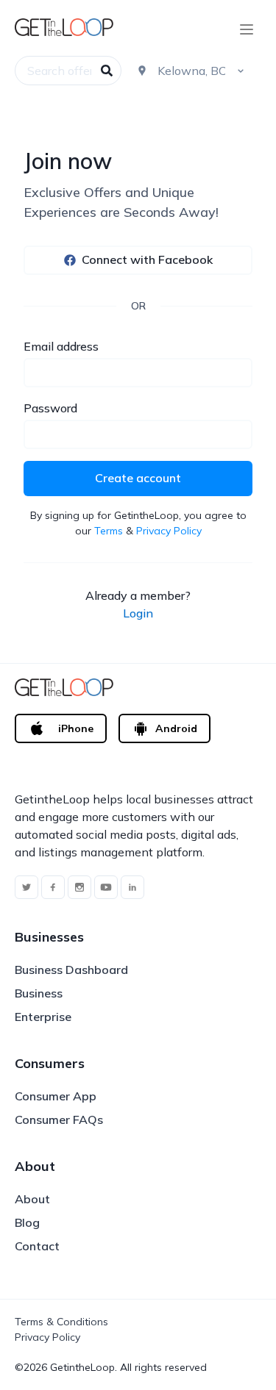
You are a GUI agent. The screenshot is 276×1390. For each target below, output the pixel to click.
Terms (108, 530)
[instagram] (79, 887)
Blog (27, 1222)
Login (138, 613)
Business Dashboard (71, 969)
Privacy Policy (169, 530)
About (32, 1199)
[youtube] (106, 887)
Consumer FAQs (59, 1119)
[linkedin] (132, 887)
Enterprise (43, 1016)
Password (50, 408)
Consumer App (55, 1096)
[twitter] (26, 887)
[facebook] (53, 887)
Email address (61, 346)
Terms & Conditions (61, 1321)
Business (39, 993)
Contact (37, 1246)
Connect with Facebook (147, 259)
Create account (138, 477)
